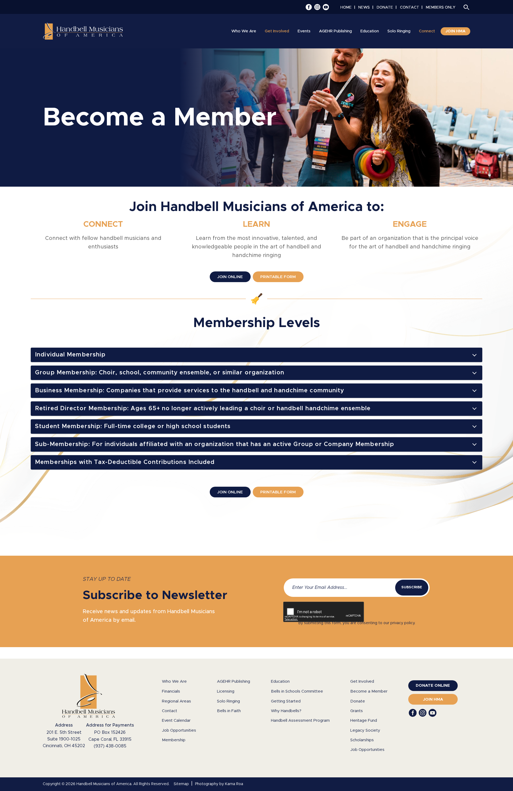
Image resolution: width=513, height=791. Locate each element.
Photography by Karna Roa (219, 784)
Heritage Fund (363, 721)
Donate (357, 701)
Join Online (230, 277)
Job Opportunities (179, 730)
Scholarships (362, 740)
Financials (171, 691)
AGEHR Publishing (233, 681)
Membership (173, 740)
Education (280, 681)
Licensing (225, 691)
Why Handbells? (286, 711)
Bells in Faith (229, 711)
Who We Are (174, 681)
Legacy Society (365, 730)
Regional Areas (176, 701)
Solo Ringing (228, 701)
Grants (356, 711)
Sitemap (181, 784)
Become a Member (368, 691)
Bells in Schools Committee (297, 691)
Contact (169, 711)
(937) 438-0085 (110, 746)
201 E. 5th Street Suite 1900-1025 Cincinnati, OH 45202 (64, 739)
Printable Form (278, 277)
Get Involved (362, 681)
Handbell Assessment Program (300, 721)
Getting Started (286, 701)
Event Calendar (176, 721)
